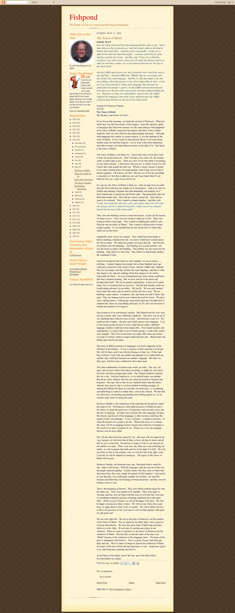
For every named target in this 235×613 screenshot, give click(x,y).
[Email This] (121, 563)
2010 (74, 222)
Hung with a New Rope (83, 179)
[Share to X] (129, 563)
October (78, 150)
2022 (74, 133)
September (79, 153)
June (77, 163)
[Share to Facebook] (133, 563)
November (79, 146)
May (77, 167)
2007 (74, 233)
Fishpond (84, 17)
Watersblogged (75, 271)
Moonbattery (74, 274)
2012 (74, 215)
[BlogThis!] (125, 563)
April (77, 192)
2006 (74, 236)
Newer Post (102, 582)
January (78, 202)
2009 (74, 226)
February (78, 199)
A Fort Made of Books (78, 269)
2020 (74, 139)
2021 (74, 136)
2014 (74, 209)
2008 (74, 229)
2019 (74, 205)
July (76, 160)
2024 (74, 126)
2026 (74, 119)
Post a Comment (105, 576)
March (77, 195)
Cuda (87, 76)
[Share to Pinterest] (137, 563)
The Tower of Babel (82, 170)
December (79, 143)
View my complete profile (80, 110)
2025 (74, 122)
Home (131, 582)
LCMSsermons (76, 255)
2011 (74, 219)
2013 (74, 212)
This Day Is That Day (82, 183)
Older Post (160, 582)
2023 (74, 129)
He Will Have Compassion (80, 187)
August (78, 156)
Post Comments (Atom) (120, 589)
